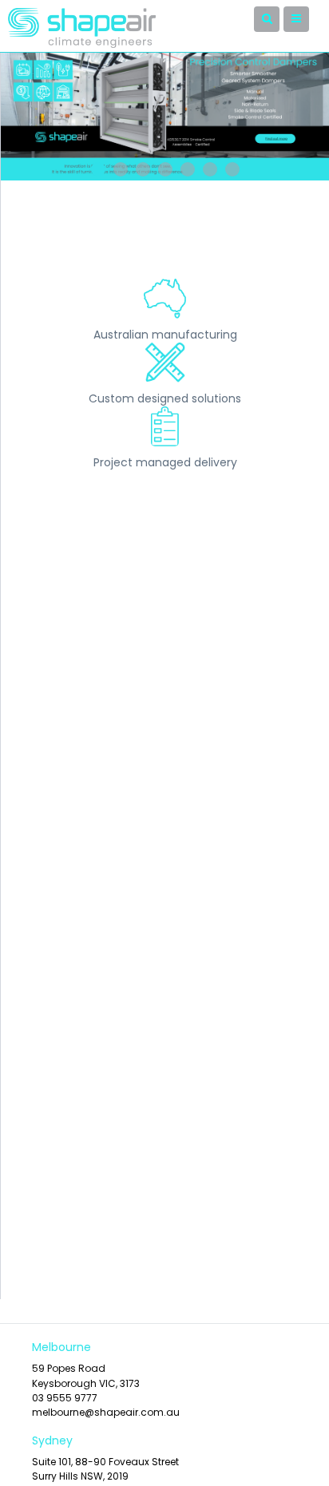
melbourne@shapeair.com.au (106, 1412)
